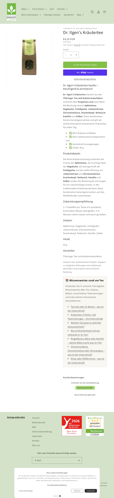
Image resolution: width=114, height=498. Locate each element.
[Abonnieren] (79, 460)
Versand (77, 45)
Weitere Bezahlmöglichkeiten (85, 79)
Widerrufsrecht (38, 422)
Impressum (37, 436)
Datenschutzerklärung (42, 431)
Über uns (36, 445)
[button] (25, 9)
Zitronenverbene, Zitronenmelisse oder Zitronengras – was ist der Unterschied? (86, 350)
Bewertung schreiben (85, 388)
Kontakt (35, 440)
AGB (34, 427)
